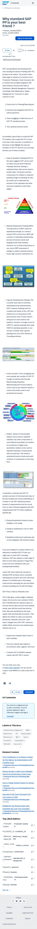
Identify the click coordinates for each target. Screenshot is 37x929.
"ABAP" (27, 730)
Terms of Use (28, 907)
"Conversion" (7, 740)
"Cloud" (25, 737)
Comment (10, 716)
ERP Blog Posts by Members (12, 8)
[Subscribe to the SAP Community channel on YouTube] (20, 901)
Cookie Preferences (9, 924)
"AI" (16, 733)
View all (5, 890)
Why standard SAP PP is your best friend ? (16, 22)
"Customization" (19, 740)
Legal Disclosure (27, 913)
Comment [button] (29, 692)
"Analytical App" (25, 733)
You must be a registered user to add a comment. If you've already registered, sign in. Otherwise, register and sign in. (17, 708)
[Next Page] (20, 747)
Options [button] (16, 42)
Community (14, 3)
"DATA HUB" (6, 744)
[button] (9, 54)
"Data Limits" (17, 744)
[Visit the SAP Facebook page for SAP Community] (13, 901)
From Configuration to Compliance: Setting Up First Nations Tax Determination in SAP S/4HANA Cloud (17, 760)
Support (28, 918)
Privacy (9, 907)
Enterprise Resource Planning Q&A (16, 776)
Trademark (9, 918)
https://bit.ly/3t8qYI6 (12, 668)
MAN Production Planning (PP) (11, 60)
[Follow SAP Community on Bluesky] (16, 901)
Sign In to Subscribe (25, 38)
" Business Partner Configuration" (12, 730)
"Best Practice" (7, 737)
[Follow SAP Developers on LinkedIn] (24, 901)
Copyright (9, 913)
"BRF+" (17, 737)
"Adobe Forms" (7, 733)
